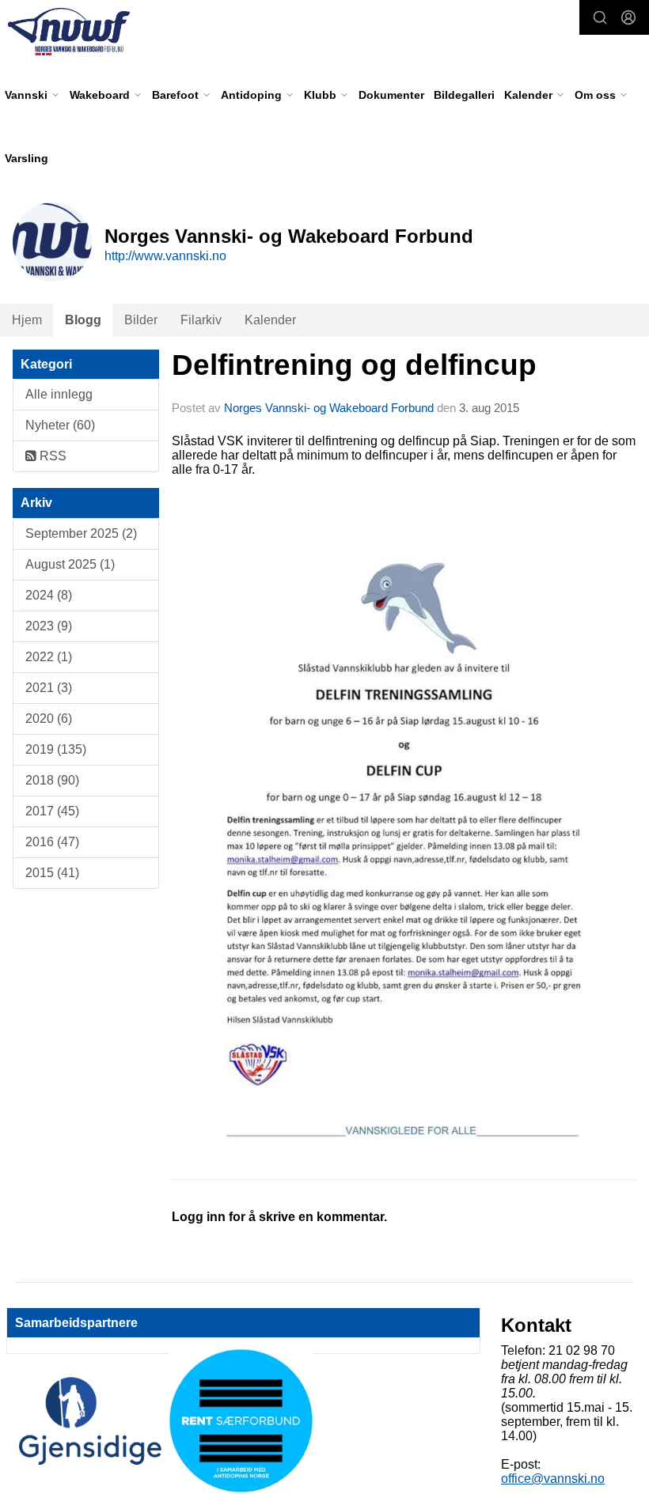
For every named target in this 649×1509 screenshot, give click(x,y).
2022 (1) (48, 657)
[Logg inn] (628, 17)
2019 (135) (55, 749)
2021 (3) (48, 687)
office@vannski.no (553, 1478)
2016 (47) (52, 842)
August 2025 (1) (70, 564)
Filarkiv (201, 320)
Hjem (27, 320)
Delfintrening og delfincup (354, 365)
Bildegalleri (464, 95)
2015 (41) (52, 872)
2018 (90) (52, 780)
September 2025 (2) (81, 533)
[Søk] (600, 17)
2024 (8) (48, 595)
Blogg (83, 320)
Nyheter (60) (60, 425)
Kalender (270, 320)
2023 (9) (48, 626)
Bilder (141, 320)
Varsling (26, 158)
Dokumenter (391, 95)
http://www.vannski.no (165, 256)
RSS (51, 456)
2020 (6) (48, 718)
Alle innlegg (59, 394)
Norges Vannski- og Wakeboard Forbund (329, 407)
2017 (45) (52, 811)
